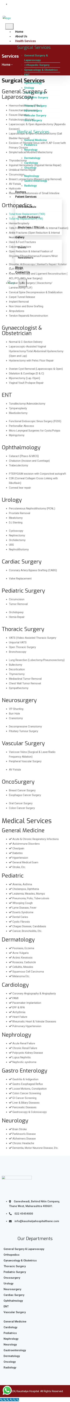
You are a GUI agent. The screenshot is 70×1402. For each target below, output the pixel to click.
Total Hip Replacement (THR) (26, 218)
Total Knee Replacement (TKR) (27, 214)
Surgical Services (34, 47)
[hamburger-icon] (9, 26)
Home (19, 31)
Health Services (25, 41)
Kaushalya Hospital (28, 1391)
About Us (21, 36)
